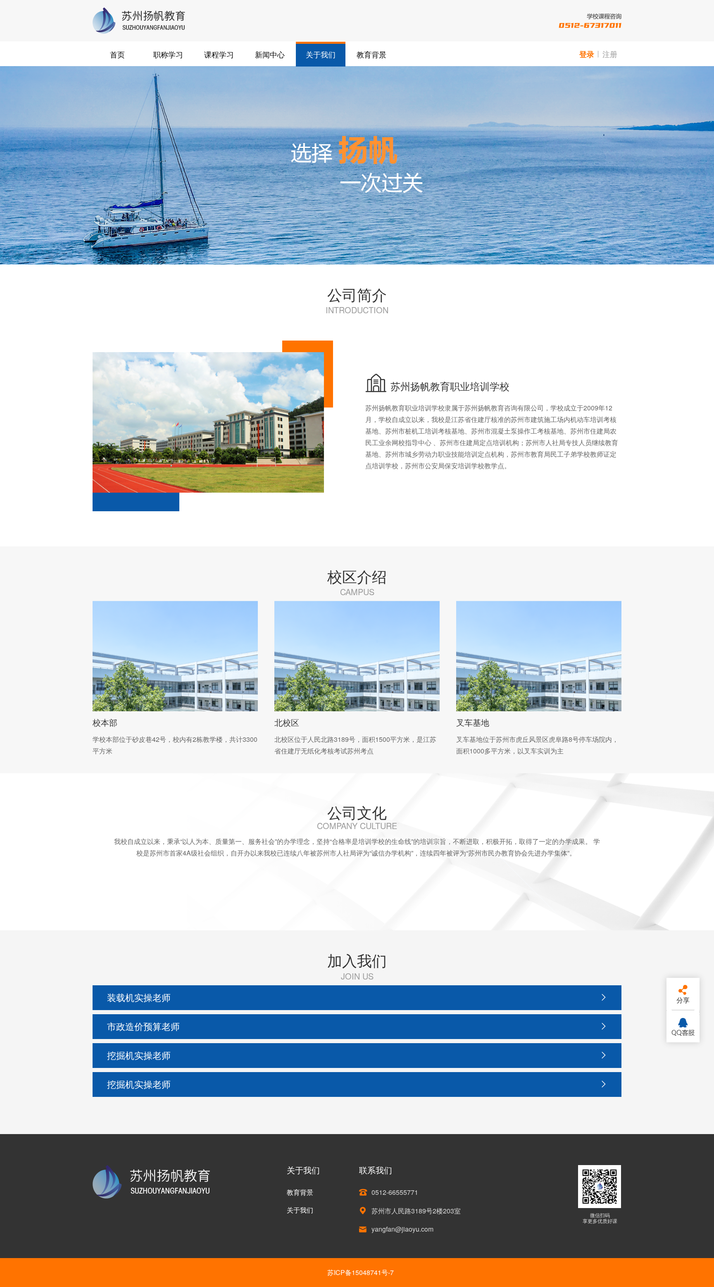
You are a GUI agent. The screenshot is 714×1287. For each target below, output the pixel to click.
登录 (586, 54)
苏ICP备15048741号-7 (360, 1272)
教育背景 (371, 54)
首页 (117, 54)
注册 (609, 53)
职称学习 (168, 54)
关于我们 (321, 54)
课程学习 (219, 54)
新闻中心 (270, 54)
